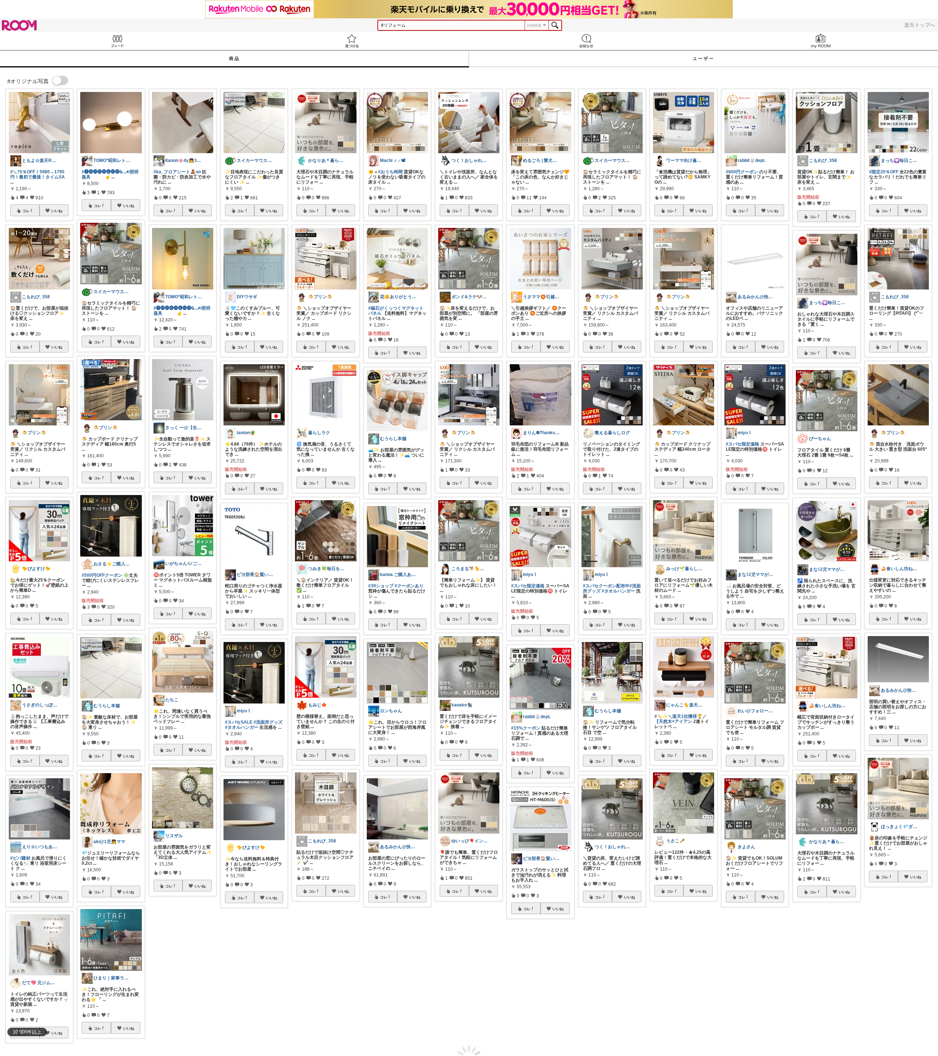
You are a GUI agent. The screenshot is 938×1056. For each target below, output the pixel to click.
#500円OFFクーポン (102, 575)
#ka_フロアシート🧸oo (177, 171)
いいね (56, 211)
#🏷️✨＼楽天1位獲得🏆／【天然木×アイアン (680, 719)
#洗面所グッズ (268, 722)
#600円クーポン (742, 171)
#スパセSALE (238, 722)
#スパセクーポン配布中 (606, 585)
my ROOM (821, 41)
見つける (351, 41)
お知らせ (586, 41)
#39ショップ (381, 585)
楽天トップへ (919, 25)
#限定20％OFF (883, 171)
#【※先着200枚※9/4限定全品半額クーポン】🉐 (539, 1008)
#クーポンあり (409, 585)
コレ (26, 211)
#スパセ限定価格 (527, 585)
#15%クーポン (525, 728)
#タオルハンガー (241, 727)
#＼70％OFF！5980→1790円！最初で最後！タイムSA (37, 174)
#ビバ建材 (20, 858)
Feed (117, 41)
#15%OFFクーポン (387, 994)
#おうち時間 (390, 171)
